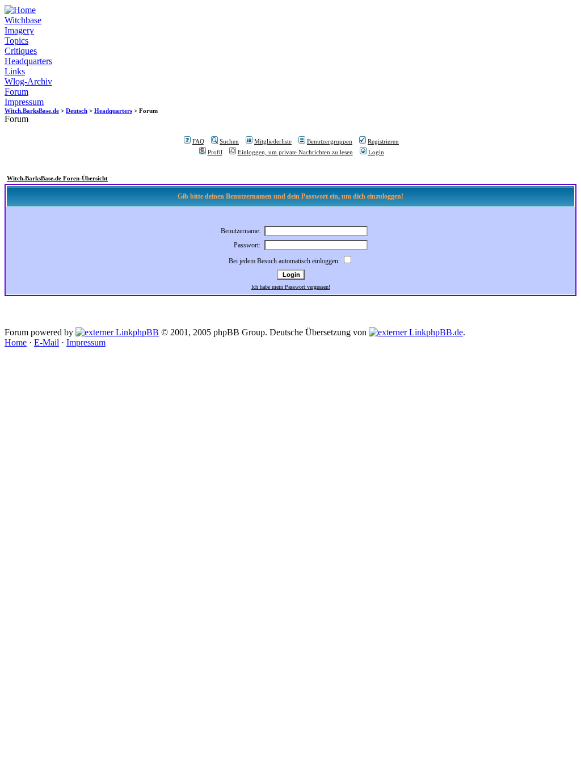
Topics (16, 40)
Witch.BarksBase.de (32, 110)
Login (376, 152)
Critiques (21, 51)
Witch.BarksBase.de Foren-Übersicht (57, 178)
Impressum (24, 102)
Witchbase (23, 20)
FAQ (198, 141)
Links (15, 71)
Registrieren (383, 141)
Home (16, 342)
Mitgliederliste (273, 141)
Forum (16, 91)
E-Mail (46, 342)
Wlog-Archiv (28, 81)
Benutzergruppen (329, 141)
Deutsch (76, 110)
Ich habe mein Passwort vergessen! (290, 287)
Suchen (229, 141)
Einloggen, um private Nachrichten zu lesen (295, 152)
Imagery (19, 30)
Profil (215, 152)
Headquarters (28, 61)
